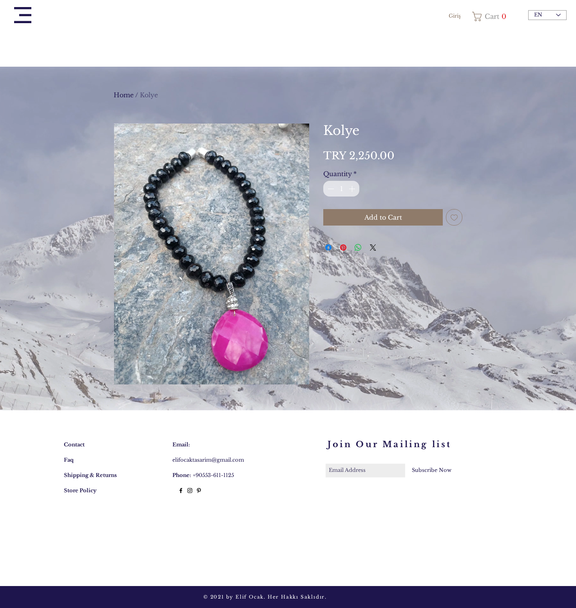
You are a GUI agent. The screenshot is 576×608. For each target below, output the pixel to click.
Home (124, 95)
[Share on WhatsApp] (358, 247)
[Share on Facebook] (328, 247)
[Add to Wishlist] (454, 217)
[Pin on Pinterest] (343, 247)
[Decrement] (329, 188)
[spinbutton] (341, 188)
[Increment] (352, 188)
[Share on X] (373, 247)
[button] (22, 15)
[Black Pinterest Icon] (199, 490)
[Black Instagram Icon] (190, 490)
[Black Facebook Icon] (181, 490)
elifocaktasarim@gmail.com (208, 460)
